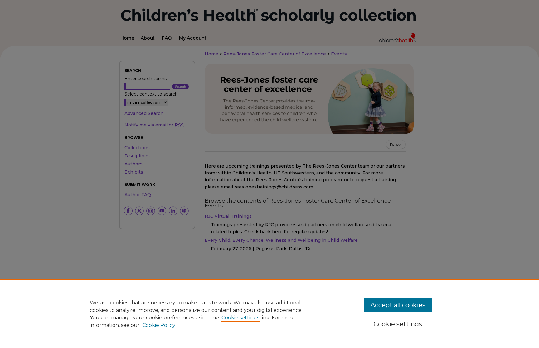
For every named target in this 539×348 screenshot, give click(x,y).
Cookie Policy (158, 325)
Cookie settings (240, 318)
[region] (269, 313)
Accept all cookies (398, 305)
